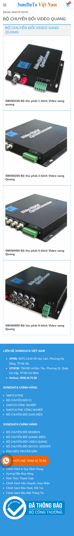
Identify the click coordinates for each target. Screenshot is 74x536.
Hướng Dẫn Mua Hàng (19, 473)
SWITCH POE (14, 395)
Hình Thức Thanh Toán (20, 478)
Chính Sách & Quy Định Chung (24, 469)
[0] (68, 5)
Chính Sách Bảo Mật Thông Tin (25, 492)
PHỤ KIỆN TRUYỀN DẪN (21, 451)
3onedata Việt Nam (35, 530)
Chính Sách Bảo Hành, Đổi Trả (24, 488)
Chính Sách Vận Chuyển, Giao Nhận (28, 483)
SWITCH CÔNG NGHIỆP (21, 405)
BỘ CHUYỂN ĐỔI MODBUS (23, 432)
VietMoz (7, 533)
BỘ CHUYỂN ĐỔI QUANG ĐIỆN (25, 437)
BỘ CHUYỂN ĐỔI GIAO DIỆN (24, 414)
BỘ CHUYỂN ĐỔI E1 (19, 400)
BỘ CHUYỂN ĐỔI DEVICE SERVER (28, 446)
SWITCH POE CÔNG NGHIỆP (24, 409)
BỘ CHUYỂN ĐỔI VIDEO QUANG (26, 441)
